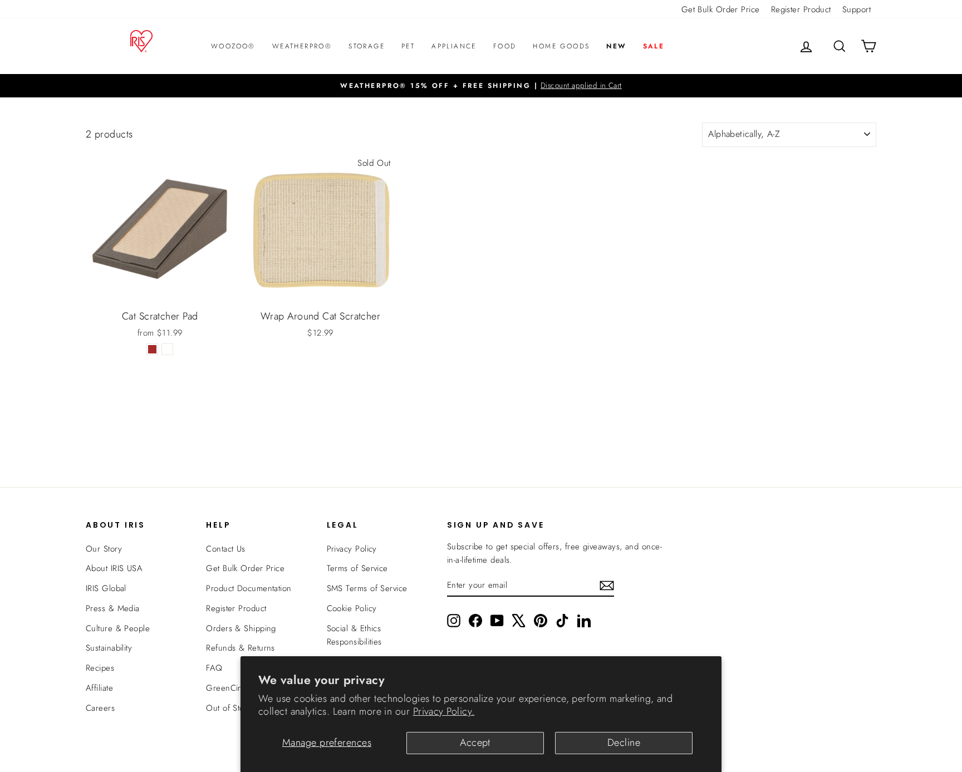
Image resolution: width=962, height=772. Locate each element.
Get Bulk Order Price (720, 9)
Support (856, 9)
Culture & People (118, 628)
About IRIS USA (114, 568)
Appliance (454, 46)
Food (505, 46)
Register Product (801, 9)
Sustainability (109, 648)
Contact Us (226, 549)
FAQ (214, 668)
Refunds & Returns (240, 648)
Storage (367, 46)
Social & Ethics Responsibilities (354, 635)
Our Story (104, 549)
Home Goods (561, 46)
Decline (623, 742)
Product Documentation (248, 588)
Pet (408, 46)
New (616, 46)
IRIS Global (106, 588)
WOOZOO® (233, 46)
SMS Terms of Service (367, 588)
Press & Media (113, 608)
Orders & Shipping (241, 628)
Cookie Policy (352, 608)
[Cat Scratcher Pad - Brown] (152, 349)
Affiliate (99, 688)
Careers (100, 708)
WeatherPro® (302, 46)
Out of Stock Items (239, 708)
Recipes (100, 668)
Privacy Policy (352, 549)
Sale (654, 46)
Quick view (160, 291)
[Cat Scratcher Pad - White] (167, 349)
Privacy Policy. (444, 711)
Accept (475, 742)
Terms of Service (357, 568)
